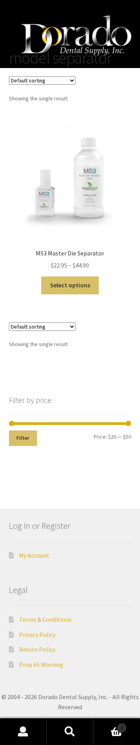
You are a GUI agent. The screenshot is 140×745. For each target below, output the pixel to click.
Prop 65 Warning (41, 664)
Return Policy (37, 649)
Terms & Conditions (45, 619)
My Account (34, 555)
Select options (70, 285)
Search (70, 732)
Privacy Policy (37, 634)
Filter (22, 437)
